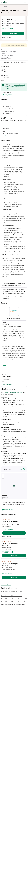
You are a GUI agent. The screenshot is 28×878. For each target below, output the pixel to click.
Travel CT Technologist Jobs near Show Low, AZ (13, 602)
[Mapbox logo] (5, 498)
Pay (12, 62)
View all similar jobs (6, 585)
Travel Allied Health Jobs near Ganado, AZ (11, 596)
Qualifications (24, 62)
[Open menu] (1, 62)
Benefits (16, 62)
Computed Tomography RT (12, 136)
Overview (6, 62)
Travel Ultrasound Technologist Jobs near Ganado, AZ (11, 592)
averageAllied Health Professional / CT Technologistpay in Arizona (15, 86)
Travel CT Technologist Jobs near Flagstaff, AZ (13, 604)
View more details (7, 384)
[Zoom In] (3, 475)
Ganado (5, 6)
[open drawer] (25, 2)
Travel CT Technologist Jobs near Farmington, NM (14, 599)
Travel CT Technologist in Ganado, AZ (13, 392)
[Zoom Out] (3, 477)
